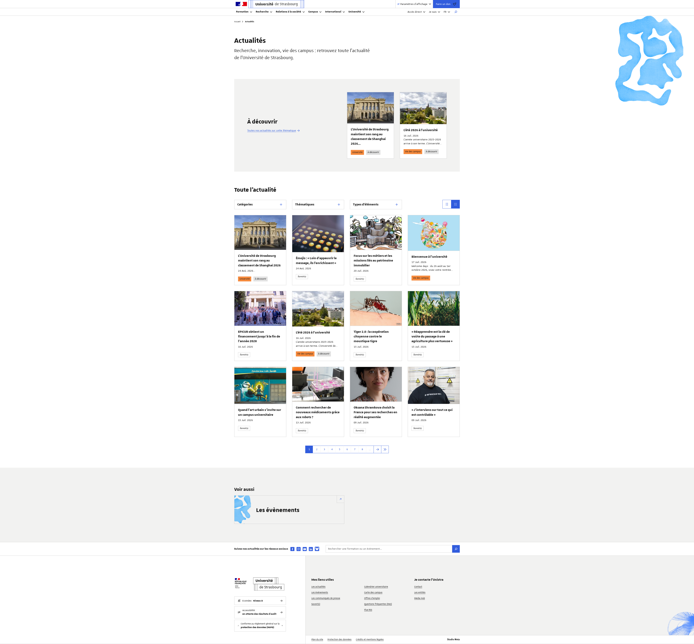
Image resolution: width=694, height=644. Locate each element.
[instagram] (298, 549)
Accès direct (415, 11)
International (333, 11)
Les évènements (277, 510)
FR (445, 11)
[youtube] (305, 549)
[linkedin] (311, 549)
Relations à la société (288, 11)
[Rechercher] (456, 12)
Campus (313, 11)
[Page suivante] (377, 449)
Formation (242, 11)
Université (354, 11)
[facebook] (292, 549)
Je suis (432, 11)
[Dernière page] (385, 449)
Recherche (262, 11)
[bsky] (317, 549)
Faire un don (443, 4)
